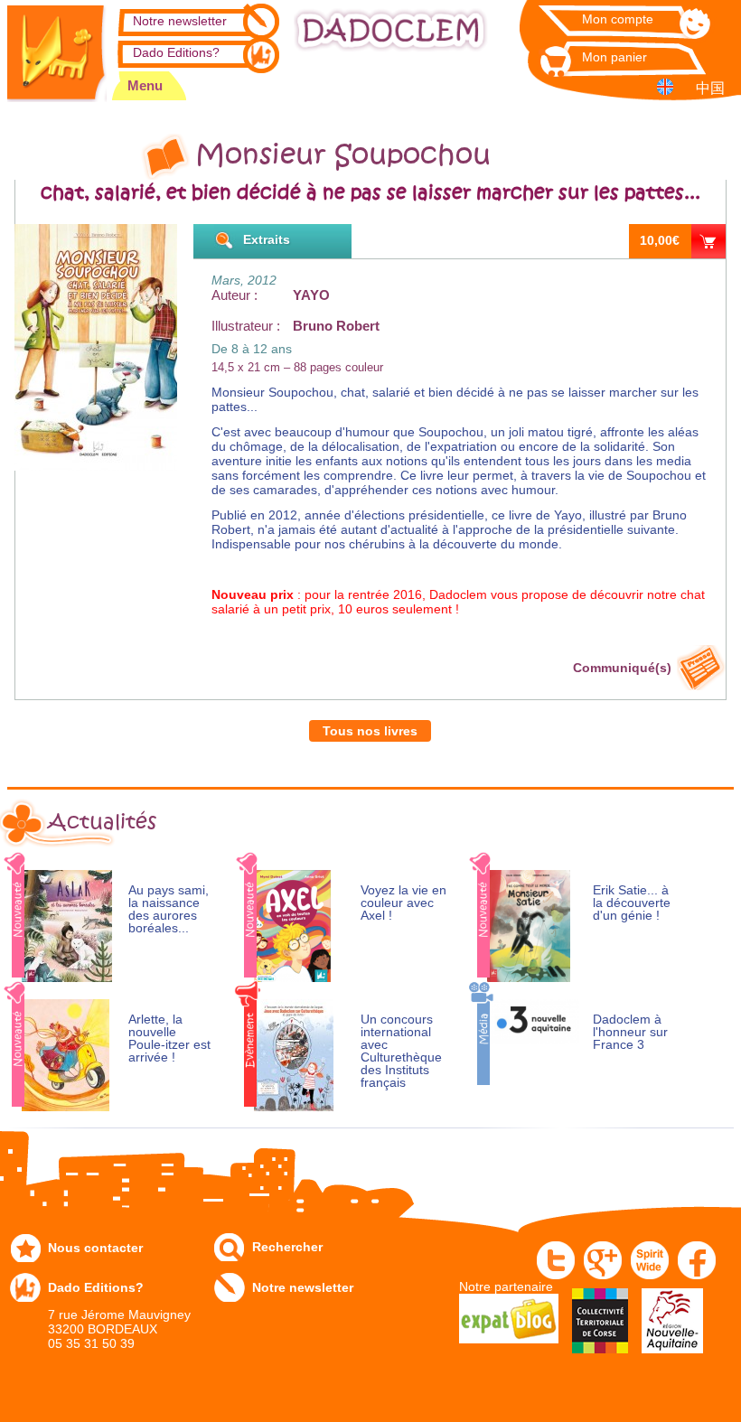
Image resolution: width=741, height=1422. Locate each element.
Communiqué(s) (622, 667)
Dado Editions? (176, 52)
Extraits (266, 239)
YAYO (311, 295)
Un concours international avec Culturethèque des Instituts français (401, 1051)
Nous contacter (95, 1247)
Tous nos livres (370, 731)
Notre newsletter (180, 21)
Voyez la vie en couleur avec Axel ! (403, 903)
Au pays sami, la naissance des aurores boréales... (168, 909)
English (668, 86)
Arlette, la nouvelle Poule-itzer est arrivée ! (169, 1038)
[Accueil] (57, 51)
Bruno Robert (336, 325)
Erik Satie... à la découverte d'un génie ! (632, 903)
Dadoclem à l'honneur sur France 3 (630, 1032)
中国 (710, 88)
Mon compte (617, 19)
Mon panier (614, 57)
